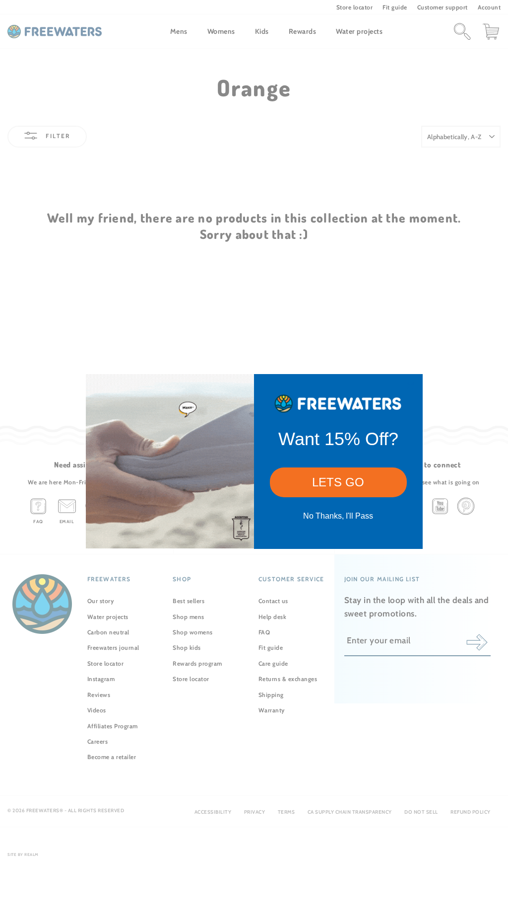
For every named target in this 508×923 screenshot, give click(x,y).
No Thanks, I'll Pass (338, 516)
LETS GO (338, 482)
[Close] (411, 386)
